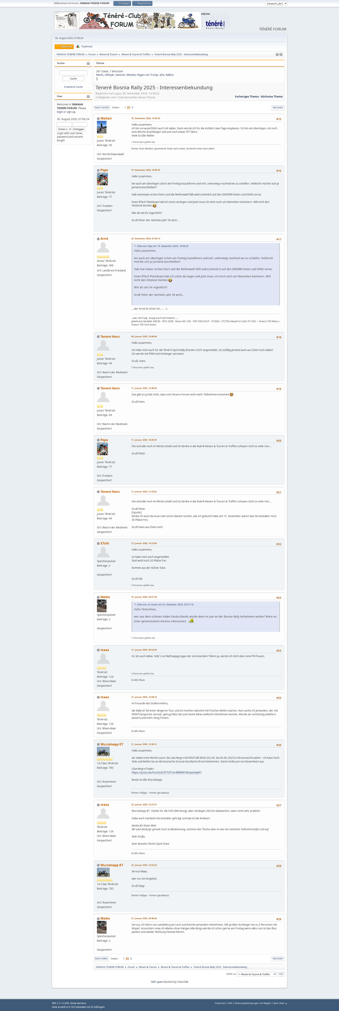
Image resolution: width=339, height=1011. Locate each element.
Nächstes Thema (272, 96)
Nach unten (102, 107)
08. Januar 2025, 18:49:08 (144, 336)
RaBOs (170, 75)
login (60, 112)
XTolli (104, 543)
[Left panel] (277, 54)
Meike (105, 597)
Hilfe (230, 1003)
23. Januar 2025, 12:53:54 (144, 865)
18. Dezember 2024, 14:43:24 (145, 118)
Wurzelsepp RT (111, 744)
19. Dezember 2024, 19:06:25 (145, 169)
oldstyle (109, 75)
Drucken (278, 107)
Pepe (104, 170)
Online (100, 63)
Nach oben (101, 958)
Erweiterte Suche (73, 87)
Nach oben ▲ (280, 1003)
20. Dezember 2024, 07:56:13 (145, 238)
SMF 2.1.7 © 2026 (60, 1003)
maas (104, 650)
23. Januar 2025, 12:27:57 (144, 804)
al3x (161, 75)
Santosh (120, 75)
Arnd (104, 238)
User (59, 96)
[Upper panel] (280, 54)
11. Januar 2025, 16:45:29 (144, 439)
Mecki (99, 75)
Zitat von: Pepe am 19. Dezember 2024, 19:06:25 (163, 246)
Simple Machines (78, 1003)
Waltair (106, 118)
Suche (61, 63)
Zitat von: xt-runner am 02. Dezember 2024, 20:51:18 (165, 604)
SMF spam (157, 982)
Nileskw (130, 75)
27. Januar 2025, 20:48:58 (144, 918)
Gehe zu (230, 974)
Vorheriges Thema (247, 96)
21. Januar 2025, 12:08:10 (144, 696)
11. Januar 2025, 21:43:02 (144, 491)
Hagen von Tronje (147, 75)
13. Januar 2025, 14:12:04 (144, 543)
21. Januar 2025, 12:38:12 (144, 744)
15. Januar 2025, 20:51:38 (144, 596)
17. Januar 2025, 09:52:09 (144, 649)
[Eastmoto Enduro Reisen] (98, 777)
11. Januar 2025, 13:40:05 (144, 388)
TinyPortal (220, 1003)
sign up (71, 112)
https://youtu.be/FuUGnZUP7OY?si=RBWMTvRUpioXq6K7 (167, 772)
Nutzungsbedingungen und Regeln (253, 1003)
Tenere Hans (110, 336)
